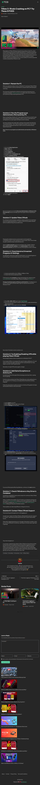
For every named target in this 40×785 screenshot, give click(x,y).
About (3, 774)
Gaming (2, 6)
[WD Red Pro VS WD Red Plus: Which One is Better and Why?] (9, 745)
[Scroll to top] (37, 774)
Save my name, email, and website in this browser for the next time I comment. (17, 659)
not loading (10, 553)
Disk (10, 279)
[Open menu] (38, 2)
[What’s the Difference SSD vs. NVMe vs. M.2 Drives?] (9, 757)
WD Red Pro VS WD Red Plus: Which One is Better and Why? (14, 751)
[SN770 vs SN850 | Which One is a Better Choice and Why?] (9, 683)
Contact (7, 774)
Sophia (5, 13)
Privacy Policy (14, 774)
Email (16, 656)
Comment (4, 641)
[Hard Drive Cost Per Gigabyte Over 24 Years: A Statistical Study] (9, 733)
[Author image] (2, 13)
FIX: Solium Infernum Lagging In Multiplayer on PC (8, 578)
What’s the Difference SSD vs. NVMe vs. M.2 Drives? (12, 763)
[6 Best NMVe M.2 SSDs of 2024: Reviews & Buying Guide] (9, 671)
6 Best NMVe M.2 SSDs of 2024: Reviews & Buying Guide (13, 677)
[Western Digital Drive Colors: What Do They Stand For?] (9, 696)
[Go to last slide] (3, 600)
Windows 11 (30, 279)
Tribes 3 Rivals (26, 553)
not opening (16, 553)
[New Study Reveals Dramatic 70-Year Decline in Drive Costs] (9, 720)
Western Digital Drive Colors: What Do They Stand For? (13, 702)
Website (29, 656)
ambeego (24, 781)
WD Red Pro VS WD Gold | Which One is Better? (11, 714)
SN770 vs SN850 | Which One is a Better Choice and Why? (13, 689)
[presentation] (10, 594)
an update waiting (12, 501)
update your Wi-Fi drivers (19, 502)
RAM (8, 279)
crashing (5, 553)
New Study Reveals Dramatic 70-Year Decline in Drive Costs (14, 726)
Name (3, 656)
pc (21, 553)
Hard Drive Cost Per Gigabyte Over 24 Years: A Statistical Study (15, 738)
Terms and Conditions (22, 774)
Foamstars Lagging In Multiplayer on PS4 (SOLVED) (30, 578)
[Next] (37, 600)
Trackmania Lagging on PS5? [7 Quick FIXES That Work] (29, 602)
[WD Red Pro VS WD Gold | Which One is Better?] (9, 708)
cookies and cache (16, 92)
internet (4, 279)
